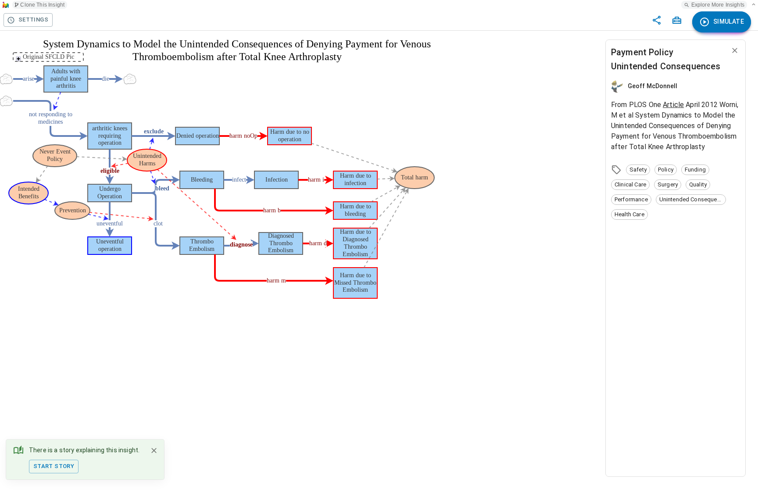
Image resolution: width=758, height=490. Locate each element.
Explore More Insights (717, 5)
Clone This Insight (42, 5)
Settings (33, 19)
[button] (638, 170)
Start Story (53, 466)
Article (673, 104)
